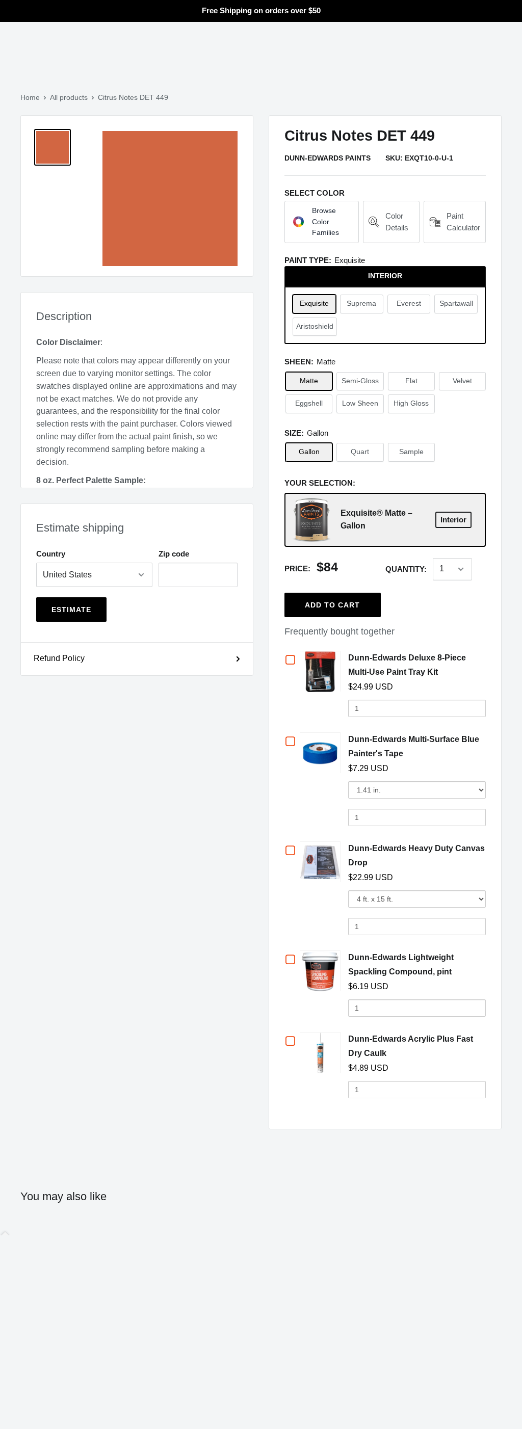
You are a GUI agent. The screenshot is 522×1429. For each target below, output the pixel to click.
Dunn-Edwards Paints (327, 158)
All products (69, 97)
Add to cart (332, 605)
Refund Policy (59, 658)
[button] (321, 222)
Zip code (174, 553)
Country (50, 553)
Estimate (71, 609)
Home (30, 97)
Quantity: (406, 569)
